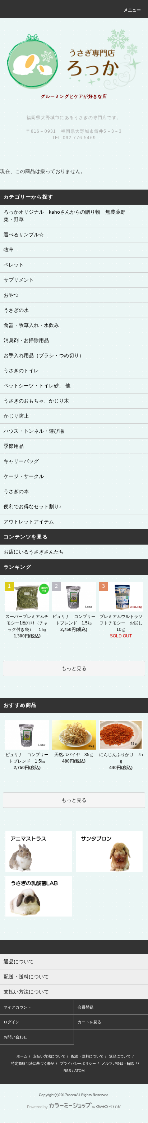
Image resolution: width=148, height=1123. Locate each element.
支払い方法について (49, 1056)
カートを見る (89, 1022)
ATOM (79, 1071)
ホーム (22, 1056)
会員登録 (85, 1007)
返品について (120, 1056)
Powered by (37, 1107)
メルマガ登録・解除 (118, 1063)
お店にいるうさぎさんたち (34, 552)
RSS (67, 1071)
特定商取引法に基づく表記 (32, 1063)
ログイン (11, 1022)
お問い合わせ (15, 1037)
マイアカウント (17, 1007)
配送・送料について (87, 1056)
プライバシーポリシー (78, 1063)
